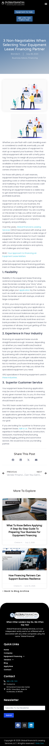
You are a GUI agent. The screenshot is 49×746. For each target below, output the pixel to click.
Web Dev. (40, 743)
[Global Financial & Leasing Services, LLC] (12, 3)
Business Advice (19, 58)
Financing (33, 58)
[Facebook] (18, 725)
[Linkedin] (31, 725)
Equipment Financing (13, 656)
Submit (9, 715)
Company (8, 653)
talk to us (23, 428)
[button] (46, 4)
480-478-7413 (12, 681)
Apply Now (8, 666)
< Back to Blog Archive (15, 591)
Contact (7, 669)
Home (6, 650)
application (24, 290)
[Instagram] (24, 725)
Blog (6, 663)
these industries (9, 377)
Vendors (7, 659)
